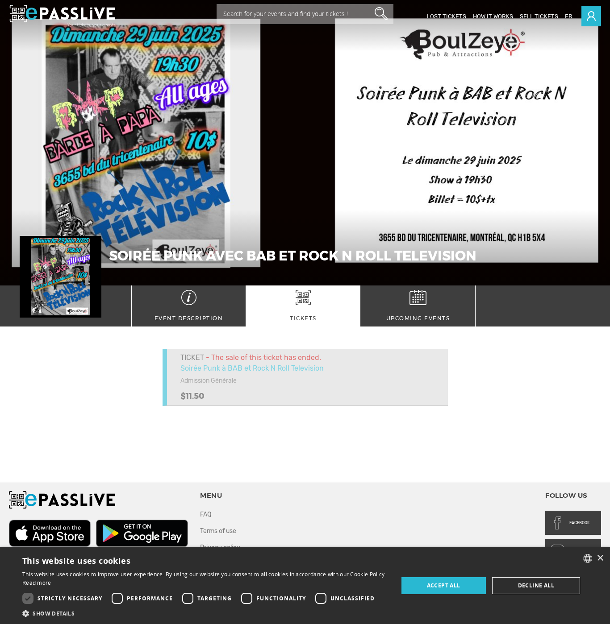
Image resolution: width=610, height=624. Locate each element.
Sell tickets (539, 16)
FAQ (205, 514)
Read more (36, 583)
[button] (204, 613)
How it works (493, 16)
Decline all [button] (536, 585)
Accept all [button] (443, 585)
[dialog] (305, 585)
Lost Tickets (446, 16)
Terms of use (218, 531)
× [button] (600, 558)
